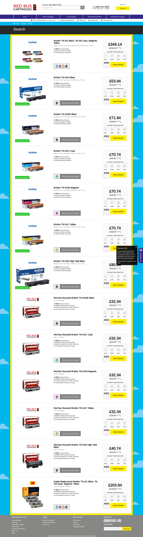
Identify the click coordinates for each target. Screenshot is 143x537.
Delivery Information (18, 528)
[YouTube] (111, 521)
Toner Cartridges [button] (48, 17)
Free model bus (107, 20)
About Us (15, 531)
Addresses (76, 524)
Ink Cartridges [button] (71, 17)
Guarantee (15, 526)
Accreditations (16, 520)
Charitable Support (18, 524)
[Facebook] (108, 521)
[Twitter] (105, 521)
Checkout (123, 8)
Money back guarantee (67, 20)
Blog (59, 5)
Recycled (82, 20)
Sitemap (14, 522)
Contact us (46, 524)
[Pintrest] (119, 521)
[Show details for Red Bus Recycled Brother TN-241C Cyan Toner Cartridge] (32, 350)
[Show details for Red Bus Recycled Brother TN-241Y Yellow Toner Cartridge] (32, 424)
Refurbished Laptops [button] (118, 17)
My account (77, 520)
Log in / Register (50, 5)
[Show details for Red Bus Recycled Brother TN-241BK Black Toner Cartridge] (32, 314)
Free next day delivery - (44, 20)
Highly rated (94, 20)
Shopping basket (78, 526)
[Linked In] (114, 521)
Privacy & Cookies (48, 520)
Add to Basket (118, 65)
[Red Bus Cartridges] (25, 4)
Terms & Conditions (49, 522)
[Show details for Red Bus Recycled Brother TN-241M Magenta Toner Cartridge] (32, 387)
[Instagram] (116, 521)
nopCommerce (91, 536)
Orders (75, 522)
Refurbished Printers (94, 17)
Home (25, 17)
